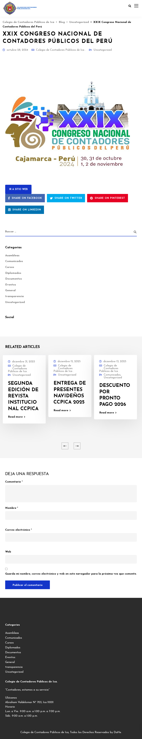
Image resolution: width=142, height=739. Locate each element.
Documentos (13, 278)
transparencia (14, 296)
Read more (15, 417)
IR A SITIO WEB (18, 189)
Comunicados (14, 261)
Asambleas (12, 255)
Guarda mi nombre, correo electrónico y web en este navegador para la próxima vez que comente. (71, 573)
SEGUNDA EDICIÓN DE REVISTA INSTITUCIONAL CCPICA (23, 396)
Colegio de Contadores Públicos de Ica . (61, 50)
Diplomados (13, 273)
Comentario (14, 481)
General (10, 290)
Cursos (9, 267)
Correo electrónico (18, 530)
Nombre (11, 508)
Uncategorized (103, 50)
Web (8, 551)
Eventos (10, 284)
